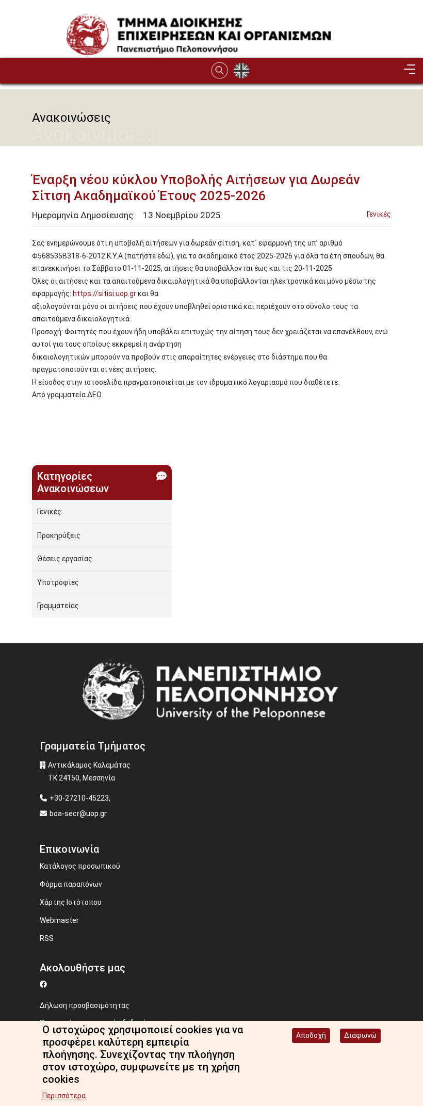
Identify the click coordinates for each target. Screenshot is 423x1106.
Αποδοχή (311, 1035)
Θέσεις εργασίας (64, 559)
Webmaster (59, 920)
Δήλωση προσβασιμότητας (84, 1005)
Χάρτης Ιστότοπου (71, 902)
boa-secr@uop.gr (78, 813)
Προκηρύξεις (58, 535)
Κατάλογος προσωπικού (80, 866)
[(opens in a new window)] (45, 984)
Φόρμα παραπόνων (71, 884)
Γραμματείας (58, 605)
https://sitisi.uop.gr (104, 293)
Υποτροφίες (58, 582)
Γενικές (379, 214)
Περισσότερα (64, 1096)
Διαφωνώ (360, 1035)
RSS (47, 938)
